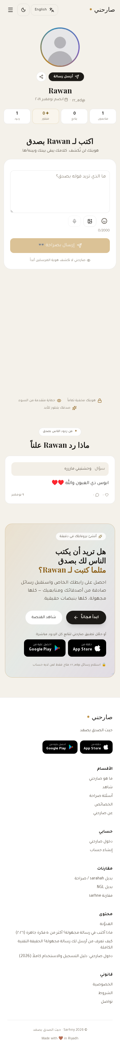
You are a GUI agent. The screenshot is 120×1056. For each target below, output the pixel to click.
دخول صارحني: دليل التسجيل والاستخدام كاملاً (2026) (66, 956)
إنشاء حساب (101, 850)
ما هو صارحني (101, 779)
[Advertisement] (60, 334)
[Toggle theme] (23, 10)
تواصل (107, 1002)
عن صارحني (103, 813)
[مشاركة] (41, 77)
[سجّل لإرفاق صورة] (89, 221)
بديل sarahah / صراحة (94, 879)
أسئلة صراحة (101, 796)
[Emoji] (104, 220)
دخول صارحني (101, 842)
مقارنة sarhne (101, 896)
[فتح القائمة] (10, 9)
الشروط (105, 993)
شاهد (107, 787)
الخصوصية (103, 985)
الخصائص (103, 805)
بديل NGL (105, 887)
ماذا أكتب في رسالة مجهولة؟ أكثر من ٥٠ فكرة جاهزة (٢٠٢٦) (64, 933)
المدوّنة (106, 924)
